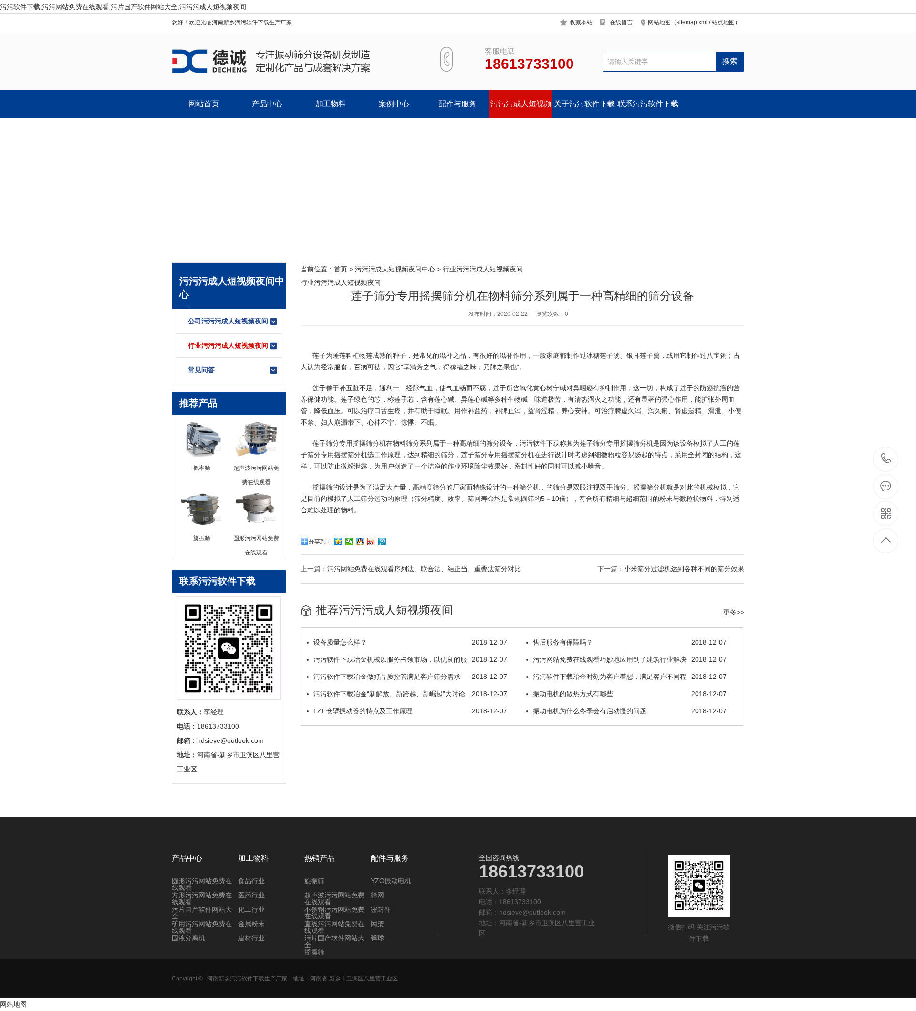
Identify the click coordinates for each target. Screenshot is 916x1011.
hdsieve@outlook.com (532, 912)
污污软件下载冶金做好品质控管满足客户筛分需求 (410, 676)
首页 (340, 269)
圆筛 (527, 498)
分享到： (320, 541)
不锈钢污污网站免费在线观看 (334, 912)
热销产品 (319, 858)
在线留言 (621, 22)
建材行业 (251, 938)
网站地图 (13, 1004)
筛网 (377, 895)
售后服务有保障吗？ (630, 642)
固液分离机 (188, 938)
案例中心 (394, 104)
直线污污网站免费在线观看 (334, 927)
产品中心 (267, 104)
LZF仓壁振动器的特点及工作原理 (410, 711)
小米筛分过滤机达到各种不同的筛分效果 (684, 569)
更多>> (733, 612)
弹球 (377, 938)
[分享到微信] (349, 541)
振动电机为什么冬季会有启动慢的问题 (630, 711)
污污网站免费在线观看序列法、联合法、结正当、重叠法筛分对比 (424, 569)
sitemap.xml (692, 22)
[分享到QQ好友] (360, 541)
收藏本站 (581, 22)
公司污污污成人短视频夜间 (228, 321)
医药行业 (251, 895)
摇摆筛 (363, 443)
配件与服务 (457, 104)
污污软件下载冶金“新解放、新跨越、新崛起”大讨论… (410, 694)
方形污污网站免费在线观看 (202, 898)
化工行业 (251, 909)
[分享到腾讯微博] (382, 541)
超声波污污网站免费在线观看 (334, 898)
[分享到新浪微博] (371, 541)
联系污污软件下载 (647, 104)
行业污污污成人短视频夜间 (228, 345)
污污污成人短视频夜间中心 (521, 109)
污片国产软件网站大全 (202, 912)
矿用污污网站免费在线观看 (202, 927)
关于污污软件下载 (584, 104)
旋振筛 (314, 880)
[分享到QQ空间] (338, 541)
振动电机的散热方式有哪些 (630, 694)
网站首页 (203, 104)
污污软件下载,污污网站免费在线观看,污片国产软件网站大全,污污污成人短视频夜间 (123, 6)
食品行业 (251, 880)
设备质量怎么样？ (410, 642)
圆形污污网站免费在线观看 (202, 884)
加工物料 (330, 104)
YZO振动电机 (391, 880)
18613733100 (886, 459)
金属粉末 (251, 923)
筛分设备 (499, 443)
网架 (377, 923)
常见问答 (201, 370)
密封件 (381, 909)
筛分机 (643, 443)
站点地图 (723, 22)
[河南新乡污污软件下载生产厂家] (294, 61)
